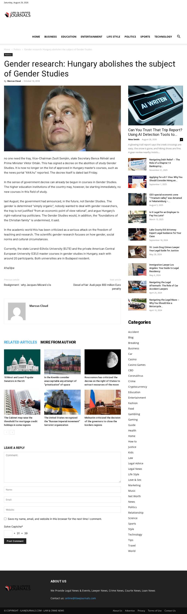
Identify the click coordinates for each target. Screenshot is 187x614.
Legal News (135, 469)
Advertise (130, 610)
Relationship (136, 512)
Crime (132, 381)
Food (131, 408)
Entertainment (91, 36)
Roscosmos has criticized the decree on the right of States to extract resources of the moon (102, 381)
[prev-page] (6, 432)
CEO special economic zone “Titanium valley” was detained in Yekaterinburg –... (165, 198)
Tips (130, 540)
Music (132, 490)
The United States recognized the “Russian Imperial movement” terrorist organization (62, 421)
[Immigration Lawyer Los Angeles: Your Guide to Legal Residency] (137, 269)
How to (132, 441)
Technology (163, 36)
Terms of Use (155, 610)
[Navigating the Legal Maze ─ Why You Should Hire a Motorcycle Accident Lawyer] (137, 304)
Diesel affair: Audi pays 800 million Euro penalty (97, 286)
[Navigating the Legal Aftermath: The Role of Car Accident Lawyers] (137, 287)
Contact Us (170, 610)
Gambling (134, 414)
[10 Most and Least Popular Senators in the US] (22, 361)
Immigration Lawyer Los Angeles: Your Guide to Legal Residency (164, 268)
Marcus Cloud (14, 81)
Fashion (133, 403)
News (131, 501)
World (132, 551)
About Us (117, 610)
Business (50, 36)
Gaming (133, 419)
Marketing (134, 485)
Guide (132, 425)
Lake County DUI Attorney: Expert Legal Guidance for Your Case (165, 233)
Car (130, 354)
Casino (132, 359)
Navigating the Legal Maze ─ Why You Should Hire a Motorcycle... (164, 303)
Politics (130, 36)
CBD (130, 370)
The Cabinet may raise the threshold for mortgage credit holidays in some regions (20, 421)
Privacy (141, 610)
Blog (130, 337)
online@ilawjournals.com (80, 598)
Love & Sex (134, 479)
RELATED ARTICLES (20, 342)
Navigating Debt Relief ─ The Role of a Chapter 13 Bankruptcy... (164, 163)
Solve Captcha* (13, 526)
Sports (145, 36)
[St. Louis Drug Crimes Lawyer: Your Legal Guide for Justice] (137, 252)
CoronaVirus (135, 375)
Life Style (113, 36)
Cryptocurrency (137, 386)
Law (130, 458)
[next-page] (12, 432)
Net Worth (134, 496)
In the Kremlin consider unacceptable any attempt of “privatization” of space (60, 381)
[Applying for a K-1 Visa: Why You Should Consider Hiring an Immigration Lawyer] (137, 182)
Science (133, 518)
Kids (130, 452)
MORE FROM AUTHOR (58, 342)
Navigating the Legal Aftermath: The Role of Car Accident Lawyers (163, 285)
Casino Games (137, 365)
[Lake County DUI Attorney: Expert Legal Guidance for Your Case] (137, 234)
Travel (132, 545)
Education (68, 36)
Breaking (133, 343)
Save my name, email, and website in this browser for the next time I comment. (55, 518)
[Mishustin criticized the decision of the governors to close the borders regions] (103, 402)
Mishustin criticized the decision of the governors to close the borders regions (102, 421)
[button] (178, 37)
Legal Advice (135, 463)
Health (132, 430)
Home (36, 36)
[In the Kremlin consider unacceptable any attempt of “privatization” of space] (62, 361)
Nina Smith (133, 139)
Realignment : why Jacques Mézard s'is (27, 285)
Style (131, 529)
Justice (132, 447)
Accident (133, 332)
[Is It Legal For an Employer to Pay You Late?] (137, 217)
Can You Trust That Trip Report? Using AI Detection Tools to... (155, 132)
